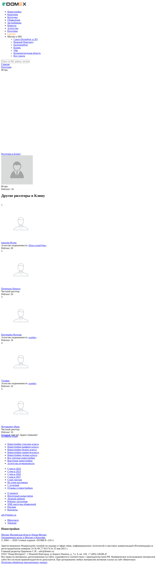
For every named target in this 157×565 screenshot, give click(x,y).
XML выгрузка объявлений (21, 504)
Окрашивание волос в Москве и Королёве (23, 537)
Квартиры (12, 14)
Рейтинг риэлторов (17, 501)
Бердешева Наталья (11, 334)
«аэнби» (32, 337)
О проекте (12, 493)
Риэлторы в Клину (11, 154)
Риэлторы (12, 31)
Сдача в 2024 (14, 468)
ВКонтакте (13, 520)
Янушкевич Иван (10, 426)
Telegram (11, 523)
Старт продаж (14, 479)
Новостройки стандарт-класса (23, 444)
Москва (5, 534)
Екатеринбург (20, 45)
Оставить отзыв (9, 436)
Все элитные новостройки (21, 458)
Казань (17, 47)
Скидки (11, 34)
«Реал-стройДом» (37, 245)
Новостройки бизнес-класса (22, 449)
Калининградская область (27, 53)
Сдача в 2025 (14, 471)
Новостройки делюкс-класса (22, 455)
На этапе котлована (17, 482)
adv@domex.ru (8, 515)
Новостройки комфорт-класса (22, 447)
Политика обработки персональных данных (24, 562)
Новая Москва (38, 534)
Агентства (12, 28)
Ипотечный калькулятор (20, 496)
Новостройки (14, 11)
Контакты (12, 509)
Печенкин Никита (10, 288)
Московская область (20, 534)
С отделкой (13, 485)
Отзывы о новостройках (20, 488)
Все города (19, 56)
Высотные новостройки (20, 460)
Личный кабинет (16, 498)
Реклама (11, 507)
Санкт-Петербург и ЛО (25, 39)
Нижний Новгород (23, 42)
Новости (11, 25)
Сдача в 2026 (14, 474)
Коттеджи (12, 17)
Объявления (13, 20)
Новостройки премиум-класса (23, 452)
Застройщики (14, 22)
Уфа (15, 50)
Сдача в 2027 (14, 477)
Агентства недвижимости (20, 463)
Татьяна (5, 380)
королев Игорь (9, 242)
